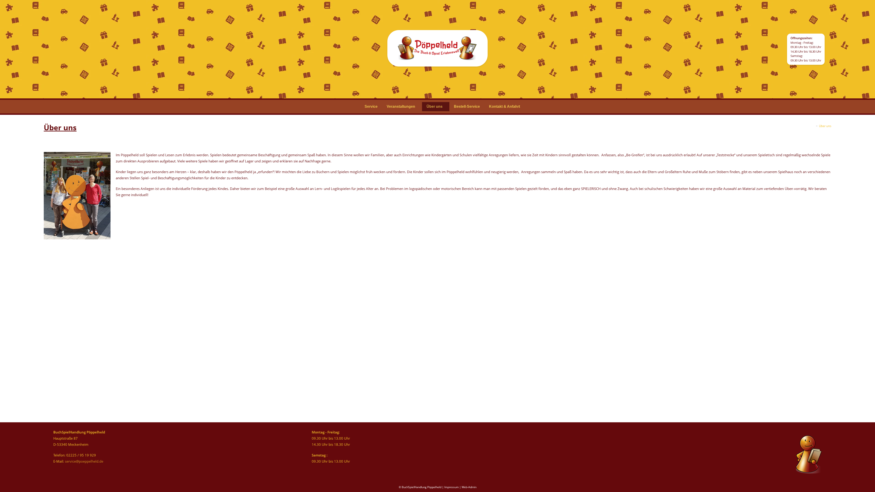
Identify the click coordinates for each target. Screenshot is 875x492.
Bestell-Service (467, 106)
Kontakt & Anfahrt (504, 106)
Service (371, 106)
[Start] (813, 126)
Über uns (435, 106)
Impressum (451, 487)
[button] (402, 106)
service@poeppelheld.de (84, 461)
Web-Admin (469, 487)
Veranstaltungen (401, 106)
